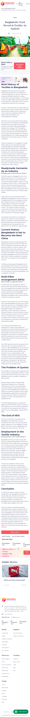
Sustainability (5, 641)
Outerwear (4, 696)
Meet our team (16, 661)
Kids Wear (4, 690)
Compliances (5, 633)
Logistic (3, 636)
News (13, 8)
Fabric (3, 661)
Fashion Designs (5, 658)
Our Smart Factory (17, 633)
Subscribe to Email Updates (19, 66)
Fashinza (3, 527)
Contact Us (15, 658)
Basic (3, 702)
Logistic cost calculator (7, 638)
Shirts (3, 684)
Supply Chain (5, 667)
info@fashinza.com (15, 617)
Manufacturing (5, 673)
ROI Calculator (5, 650)
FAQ (14, 670)
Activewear (4, 699)
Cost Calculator (5, 647)
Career (14, 664)
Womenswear (5, 687)
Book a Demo (15, 532)
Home (2, 8)
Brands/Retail (8, 8)
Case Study (4, 644)
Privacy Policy (6, 711)
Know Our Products (6, 664)
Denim (3, 693)
